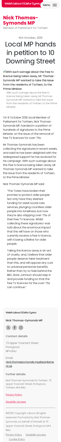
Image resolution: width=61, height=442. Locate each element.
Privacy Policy (14, 394)
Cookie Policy (17, 439)
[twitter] (8, 327)
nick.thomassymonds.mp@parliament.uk (30, 364)
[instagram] (20, 327)
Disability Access (16, 401)
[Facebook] (14, 327)
